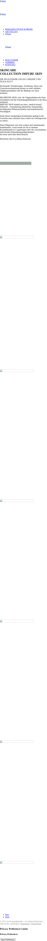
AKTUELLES (11, 31)
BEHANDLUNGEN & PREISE (19, 29)
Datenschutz (36, 924)
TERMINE (10, 62)
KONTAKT (10, 65)
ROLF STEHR (11, 60)
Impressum (25, 924)
